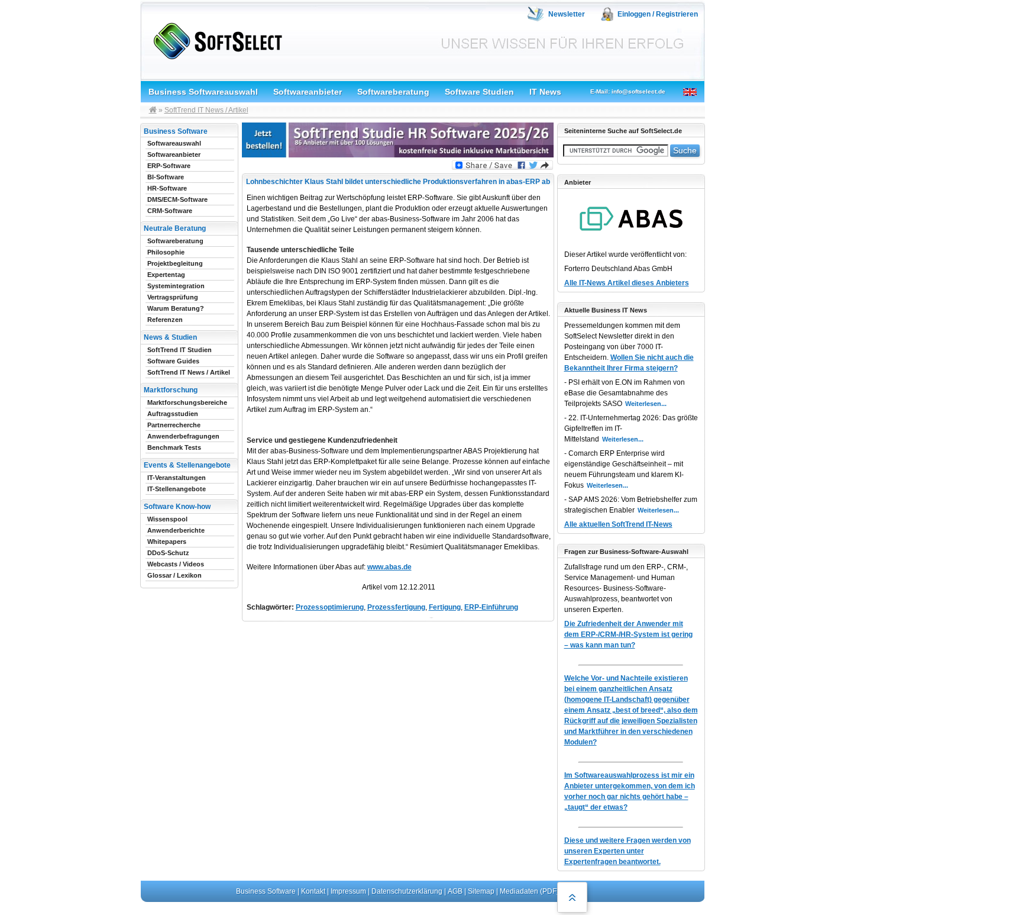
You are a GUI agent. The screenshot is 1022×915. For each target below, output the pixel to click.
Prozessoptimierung (330, 607)
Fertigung (445, 607)
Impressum (348, 891)
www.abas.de (389, 567)
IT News (545, 91)
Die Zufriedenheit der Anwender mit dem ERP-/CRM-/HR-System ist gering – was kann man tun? (628, 634)
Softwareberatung (393, 91)
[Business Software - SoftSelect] (215, 39)
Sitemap (481, 891)
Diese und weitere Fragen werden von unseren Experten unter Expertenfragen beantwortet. (627, 851)
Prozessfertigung (396, 607)
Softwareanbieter (307, 91)
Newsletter (566, 14)
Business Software (266, 891)
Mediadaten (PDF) (529, 891)
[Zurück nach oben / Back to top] (572, 897)
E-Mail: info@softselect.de (627, 91)
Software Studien (479, 91)
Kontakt (313, 891)
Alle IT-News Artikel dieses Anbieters (626, 283)
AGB (455, 891)
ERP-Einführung (491, 607)
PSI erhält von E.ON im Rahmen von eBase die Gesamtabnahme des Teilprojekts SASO (624, 393)
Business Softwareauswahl (203, 91)
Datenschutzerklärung (406, 891)
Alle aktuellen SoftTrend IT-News (618, 524)
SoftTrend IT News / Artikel (206, 110)
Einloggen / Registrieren (657, 14)
